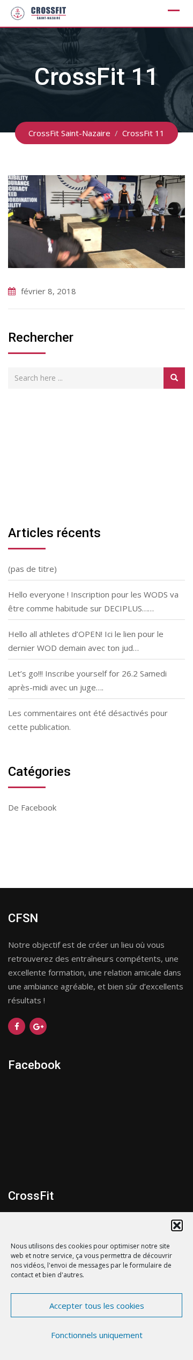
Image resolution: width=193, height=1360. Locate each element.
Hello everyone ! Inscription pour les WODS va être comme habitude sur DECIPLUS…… (93, 601)
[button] (177, 1225)
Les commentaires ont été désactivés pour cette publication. (88, 719)
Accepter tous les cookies (96, 1305)
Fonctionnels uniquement (97, 1335)
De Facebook (32, 807)
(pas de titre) (32, 568)
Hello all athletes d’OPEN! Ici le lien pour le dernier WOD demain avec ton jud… (86, 640)
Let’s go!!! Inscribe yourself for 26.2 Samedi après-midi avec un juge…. (87, 680)
